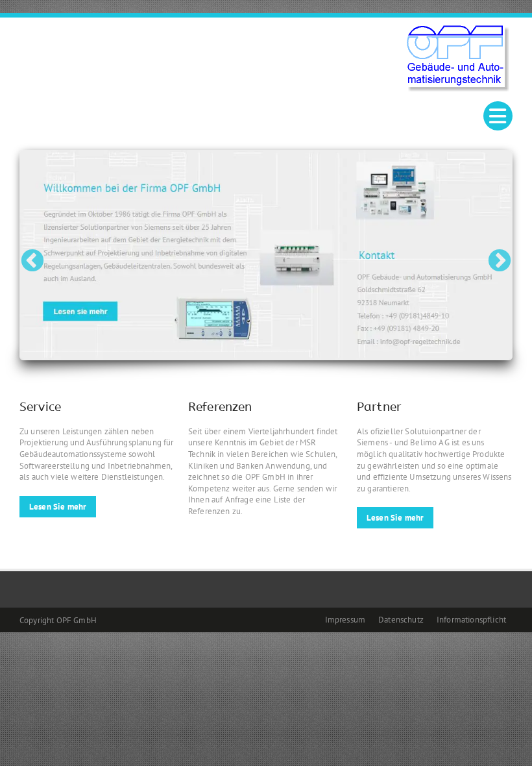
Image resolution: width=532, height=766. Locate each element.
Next (500, 255)
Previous (32, 255)
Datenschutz (401, 619)
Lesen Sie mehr (57, 506)
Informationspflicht (471, 619)
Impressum (345, 619)
